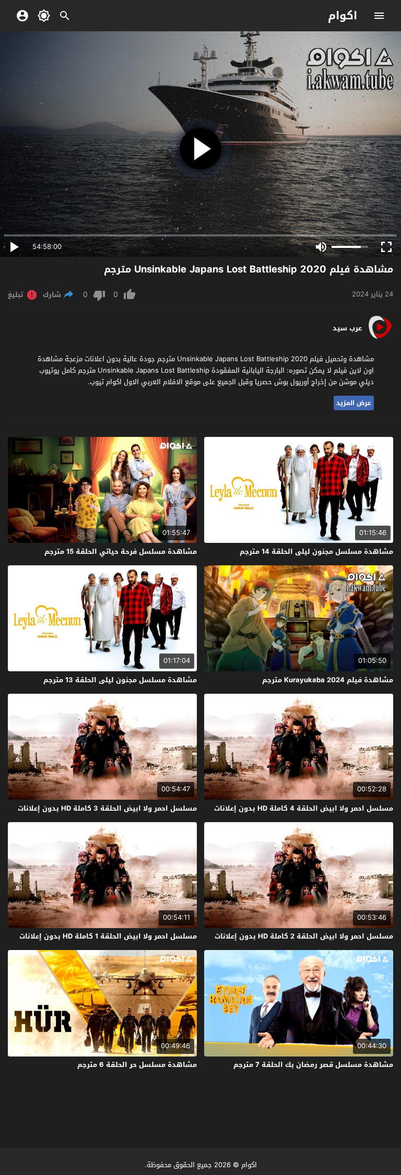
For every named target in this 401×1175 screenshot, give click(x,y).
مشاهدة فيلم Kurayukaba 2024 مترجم (327, 679)
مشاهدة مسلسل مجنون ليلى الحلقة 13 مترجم (120, 679)
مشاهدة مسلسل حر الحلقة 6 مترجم (137, 1064)
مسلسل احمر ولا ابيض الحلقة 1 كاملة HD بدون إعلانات (108, 936)
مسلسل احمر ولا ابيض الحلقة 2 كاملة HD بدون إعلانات (304, 936)
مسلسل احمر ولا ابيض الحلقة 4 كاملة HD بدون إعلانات (303, 808)
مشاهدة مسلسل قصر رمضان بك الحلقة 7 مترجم (313, 1064)
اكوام (342, 15)
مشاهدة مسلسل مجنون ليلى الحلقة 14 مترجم (316, 551)
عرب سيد (347, 328)
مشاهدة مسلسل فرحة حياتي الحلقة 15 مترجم (120, 551)
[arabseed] (380, 338)
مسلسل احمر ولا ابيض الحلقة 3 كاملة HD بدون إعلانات (107, 808)
